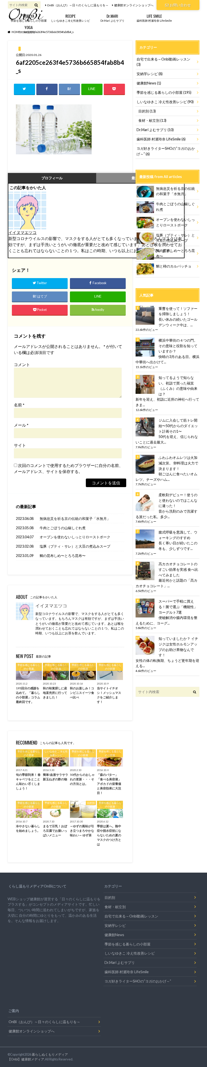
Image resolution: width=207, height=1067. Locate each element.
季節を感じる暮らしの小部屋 (29, 17)
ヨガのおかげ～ (28, 28)
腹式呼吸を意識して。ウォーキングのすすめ (178, 535)
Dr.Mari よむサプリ (112, 17)
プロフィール (52, 178)
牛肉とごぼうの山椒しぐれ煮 (63, 528)
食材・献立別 (152, 120)
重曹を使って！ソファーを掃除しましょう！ (178, 311)
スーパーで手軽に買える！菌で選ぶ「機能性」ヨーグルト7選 (178, 606)
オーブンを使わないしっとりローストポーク (75, 537)
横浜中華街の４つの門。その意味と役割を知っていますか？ (178, 345)
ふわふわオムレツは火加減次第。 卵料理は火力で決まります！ (178, 462)
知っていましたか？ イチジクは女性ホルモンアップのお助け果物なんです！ (178, 646)
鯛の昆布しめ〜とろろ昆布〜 (63, 555)
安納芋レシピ (150, 74)
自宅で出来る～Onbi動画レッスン (163, 62)
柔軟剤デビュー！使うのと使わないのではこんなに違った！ (178, 500)
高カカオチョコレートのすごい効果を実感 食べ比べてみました (178, 569)
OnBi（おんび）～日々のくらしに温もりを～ (78, 5)
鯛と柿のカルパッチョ (173, 266)
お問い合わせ (180, 5)
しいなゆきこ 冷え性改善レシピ (165, 102)
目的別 (147, 111)
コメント (22, 364)
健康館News (149, 83)
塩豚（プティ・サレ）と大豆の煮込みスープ (75, 546)
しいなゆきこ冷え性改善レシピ (70, 17)
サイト (20, 445)
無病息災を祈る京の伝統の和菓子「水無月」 (75, 518)
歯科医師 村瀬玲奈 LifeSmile (154, 17)
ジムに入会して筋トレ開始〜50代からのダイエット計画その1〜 (178, 425)
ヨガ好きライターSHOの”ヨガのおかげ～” (166, 151)
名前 (19, 404)
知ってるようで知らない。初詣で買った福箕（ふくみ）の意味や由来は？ (178, 385)
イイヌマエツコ (22, 232)
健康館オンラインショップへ (133, 5)
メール (21, 425)
